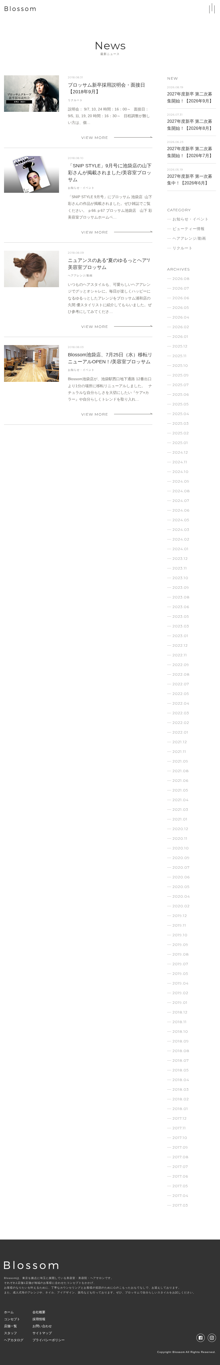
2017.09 (180, 1147)
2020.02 (181, 906)
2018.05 (181, 1070)
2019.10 (180, 935)
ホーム (9, 1312)
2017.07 (180, 1166)
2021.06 (180, 780)
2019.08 (181, 954)
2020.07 (181, 867)
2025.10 (180, 365)
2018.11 (180, 1021)
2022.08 (181, 674)
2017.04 (180, 1195)
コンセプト (12, 1319)
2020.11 (180, 838)
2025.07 (181, 384)
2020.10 (181, 848)
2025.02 (181, 433)
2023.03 (181, 626)
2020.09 (181, 857)
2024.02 (181, 539)
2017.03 (180, 1205)
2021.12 (180, 741)
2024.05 (181, 519)
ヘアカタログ (13, 1340)
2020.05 (181, 886)
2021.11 (179, 751)
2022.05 (181, 693)
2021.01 (180, 819)
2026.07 (181, 288)
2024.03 (181, 529)
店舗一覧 (10, 1326)
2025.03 (181, 423)
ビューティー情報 (189, 228)
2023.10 (180, 577)
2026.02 (181, 326)
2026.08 (181, 278)
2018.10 (180, 1031)
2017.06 (180, 1176)
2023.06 (181, 606)
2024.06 (181, 510)
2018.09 (181, 1041)
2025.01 (180, 442)
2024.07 (181, 500)
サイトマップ (42, 1333)
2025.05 (181, 404)
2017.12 (180, 1118)
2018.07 (181, 1060)
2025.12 (180, 346)
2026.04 (181, 317)
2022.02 (181, 722)
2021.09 (180, 761)
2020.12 (180, 828)
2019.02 (180, 992)
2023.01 (180, 635)
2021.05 (180, 790)
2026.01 (180, 336)
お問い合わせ (42, 1326)
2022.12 (180, 645)
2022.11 (180, 655)
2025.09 (181, 375)
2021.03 (180, 809)
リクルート (75, 100)
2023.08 (181, 597)
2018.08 (181, 1050)
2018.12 (180, 1012)
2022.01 (180, 732)
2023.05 (181, 616)
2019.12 (180, 915)
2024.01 (181, 548)
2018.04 (181, 1079)
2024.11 (180, 462)
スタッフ (10, 1333)
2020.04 (181, 896)
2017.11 (179, 1128)
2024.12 (180, 452)
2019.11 (179, 925)
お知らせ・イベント (81, 188)
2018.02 (181, 1099)
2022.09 (181, 664)
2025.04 (181, 413)
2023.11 (180, 568)
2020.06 (181, 877)
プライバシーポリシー (48, 1340)
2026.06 (181, 297)
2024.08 (181, 491)
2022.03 (181, 713)
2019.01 (180, 1002)
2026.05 (181, 307)
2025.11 (180, 355)
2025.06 (181, 394)
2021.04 (181, 799)
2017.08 (181, 1157)
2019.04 (181, 983)
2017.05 (180, 1185)
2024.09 (181, 481)
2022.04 (181, 703)
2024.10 (181, 471)
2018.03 (181, 1089)
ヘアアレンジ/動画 (80, 275)
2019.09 (180, 944)
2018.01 (180, 1108)
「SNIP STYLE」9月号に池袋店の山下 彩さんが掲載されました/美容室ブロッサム (110, 172)
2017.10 (180, 1137)
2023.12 (180, 558)
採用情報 (38, 1319)
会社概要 (38, 1312)
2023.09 (181, 587)
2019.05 (180, 973)
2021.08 (181, 770)
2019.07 (180, 963)
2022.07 (181, 684)
